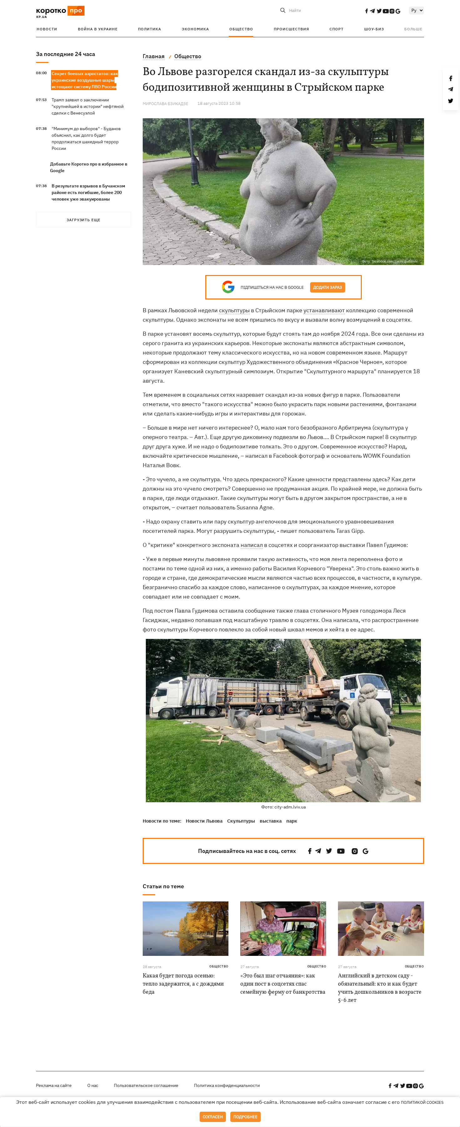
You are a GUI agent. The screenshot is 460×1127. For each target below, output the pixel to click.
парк (291, 821)
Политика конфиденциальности (227, 1085)
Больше (413, 29)
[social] (366, 10)
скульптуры (234, 310)
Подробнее (245, 1116)
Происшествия (291, 29)
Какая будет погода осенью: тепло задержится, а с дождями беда (183, 984)
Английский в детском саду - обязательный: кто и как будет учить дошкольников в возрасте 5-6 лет (380, 988)
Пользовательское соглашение (146, 1085)
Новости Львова (204, 821)
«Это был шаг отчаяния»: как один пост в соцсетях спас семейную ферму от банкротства (282, 984)
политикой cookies (422, 1102)
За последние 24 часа (65, 54)
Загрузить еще (83, 219)
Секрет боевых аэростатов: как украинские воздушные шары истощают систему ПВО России (85, 80)
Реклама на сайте (54, 1085)
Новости (47, 29)
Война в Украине (98, 29)
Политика (149, 29)
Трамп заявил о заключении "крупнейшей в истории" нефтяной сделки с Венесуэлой (88, 106)
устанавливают (324, 310)
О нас (92, 1085)
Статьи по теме (163, 886)
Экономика (195, 29)
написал (252, 544)
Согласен (213, 1116)
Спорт (337, 29)
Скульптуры (241, 821)
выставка (271, 821)
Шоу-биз (374, 29)
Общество (241, 29)
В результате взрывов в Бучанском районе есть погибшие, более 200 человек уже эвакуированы (88, 192)
